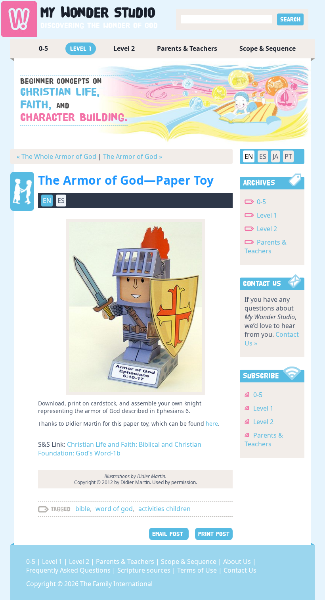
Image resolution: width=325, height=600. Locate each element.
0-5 (43, 48)
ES (262, 156)
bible (82, 508)
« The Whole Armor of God (56, 156)
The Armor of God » (132, 156)
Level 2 (124, 48)
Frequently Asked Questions (69, 570)
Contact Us (240, 570)
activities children (164, 508)
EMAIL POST (168, 534)
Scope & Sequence (267, 48)
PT (288, 156)
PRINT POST (213, 534)
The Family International (116, 583)
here (212, 423)
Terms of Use (197, 570)
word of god (114, 508)
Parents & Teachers (187, 48)
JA (275, 156)
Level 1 (80, 49)
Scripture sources (144, 570)
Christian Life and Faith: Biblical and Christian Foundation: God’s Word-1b (119, 448)
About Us (237, 561)
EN (249, 156)
